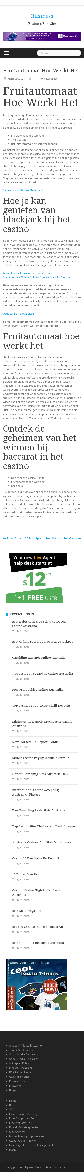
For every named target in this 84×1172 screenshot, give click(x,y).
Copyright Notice (19, 1076)
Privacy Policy (17, 1081)
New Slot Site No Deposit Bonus (35, 742)
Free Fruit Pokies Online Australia (37, 689)
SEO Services (17, 1132)
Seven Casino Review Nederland (23, 190)
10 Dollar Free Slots (26, 874)
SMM (12, 1109)
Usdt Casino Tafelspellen (18, 313)
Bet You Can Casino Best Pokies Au (37, 927)
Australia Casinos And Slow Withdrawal (42, 842)
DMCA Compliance (20, 1072)
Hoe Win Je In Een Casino (61, 538)
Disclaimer (15, 1085)
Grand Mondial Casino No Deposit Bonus (27, 273)
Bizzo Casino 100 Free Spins (24, 538)
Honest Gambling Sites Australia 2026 (40, 774)
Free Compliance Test (22, 1118)
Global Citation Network (23, 1140)
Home (13, 1100)
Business (42, 16)
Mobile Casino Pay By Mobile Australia (41, 758)
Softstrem (60, 1167)
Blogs (12, 1090)
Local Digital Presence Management (31, 1145)
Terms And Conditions (22, 1050)
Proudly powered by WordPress (22, 1167)
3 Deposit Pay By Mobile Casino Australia (42, 673)
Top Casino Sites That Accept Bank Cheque (43, 826)
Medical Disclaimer (20, 1068)
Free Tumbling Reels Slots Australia (38, 810)
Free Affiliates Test (20, 1123)
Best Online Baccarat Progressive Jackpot (42, 641)
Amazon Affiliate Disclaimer (26, 1045)
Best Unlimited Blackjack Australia (38, 943)
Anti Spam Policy (19, 1063)
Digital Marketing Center (24, 1127)
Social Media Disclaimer (23, 1054)
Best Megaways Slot (26, 911)
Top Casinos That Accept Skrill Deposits (41, 705)
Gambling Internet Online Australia (39, 657)
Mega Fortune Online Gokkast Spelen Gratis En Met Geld (37, 277)
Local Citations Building (23, 1114)
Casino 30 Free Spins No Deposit (35, 858)
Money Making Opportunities (26, 1136)
